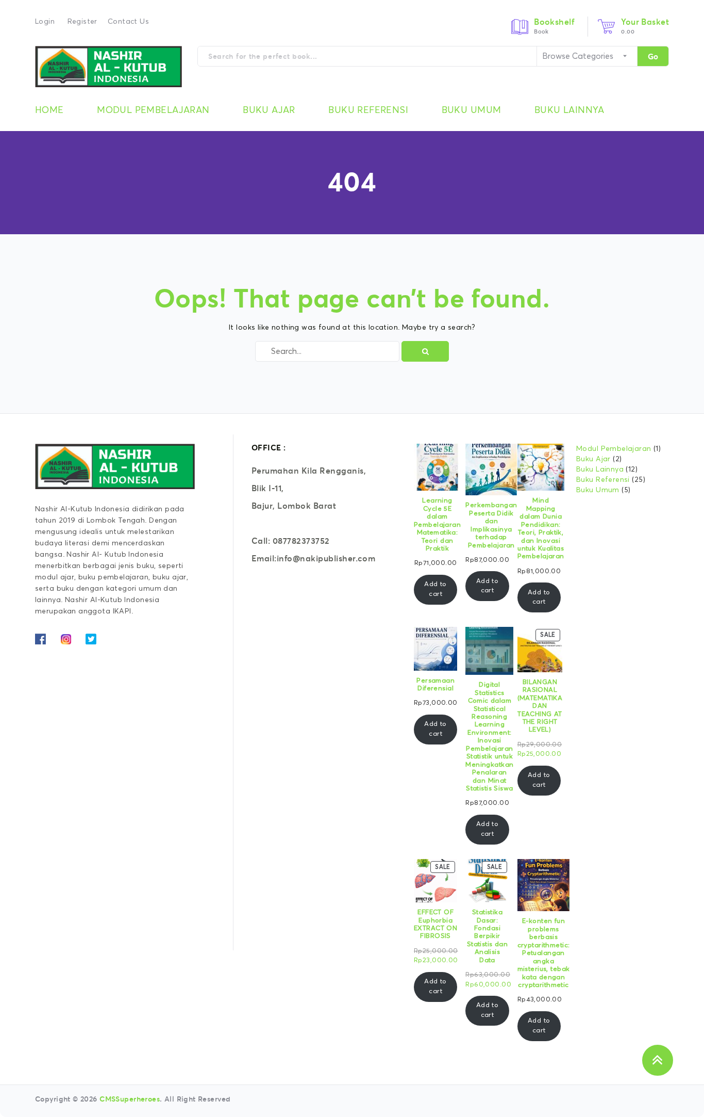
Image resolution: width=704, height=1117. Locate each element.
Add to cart (435, 589)
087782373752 (301, 541)
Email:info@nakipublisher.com (313, 558)
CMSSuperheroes (129, 1099)
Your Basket (645, 22)
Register (82, 21)
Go (653, 56)
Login (45, 21)
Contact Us (128, 21)
